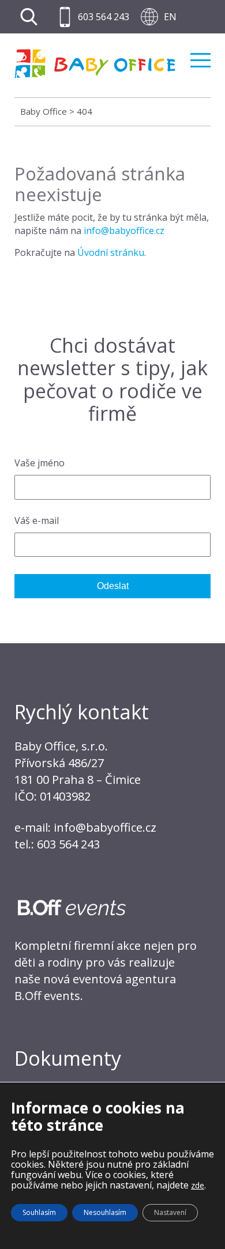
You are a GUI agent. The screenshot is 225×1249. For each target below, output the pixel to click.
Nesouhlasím (105, 1212)
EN (170, 16)
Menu (200, 55)
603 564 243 (103, 16)
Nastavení (170, 1212)
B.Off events (47, 995)
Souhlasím (39, 1212)
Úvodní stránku (110, 252)
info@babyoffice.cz (124, 230)
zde (197, 1185)
